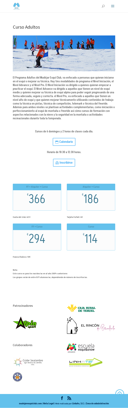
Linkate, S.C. (78, 403)
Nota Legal (48, 403)
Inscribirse (66, 163)
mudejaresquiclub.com (30, 403)
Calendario (66, 142)
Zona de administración (97, 403)
